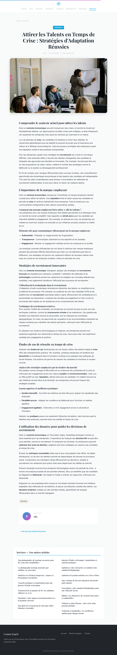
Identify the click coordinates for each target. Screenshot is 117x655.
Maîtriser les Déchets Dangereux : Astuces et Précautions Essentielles (36, 576)
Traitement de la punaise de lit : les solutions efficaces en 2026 (36, 591)
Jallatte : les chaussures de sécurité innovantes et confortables (80, 597)
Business (39, 9)
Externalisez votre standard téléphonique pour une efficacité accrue (80, 589)
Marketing (83, 9)
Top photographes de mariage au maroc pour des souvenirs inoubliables (36, 561)
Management (71, 9)
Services (92, 9)
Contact (87, 633)
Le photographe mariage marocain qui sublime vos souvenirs (33, 569)
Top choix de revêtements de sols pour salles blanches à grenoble (36, 607)
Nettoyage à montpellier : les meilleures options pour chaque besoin (78, 612)
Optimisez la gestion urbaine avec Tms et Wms (80, 575)
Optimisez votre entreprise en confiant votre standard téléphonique (79, 569)
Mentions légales (75, 633)
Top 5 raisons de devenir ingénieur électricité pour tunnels (80, 581)
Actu (31, 9)
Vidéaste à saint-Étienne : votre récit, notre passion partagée (79, 604)
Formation (49, 9)
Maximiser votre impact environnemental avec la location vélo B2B (36, 599)
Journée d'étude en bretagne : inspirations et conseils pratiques (79, 561)
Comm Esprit (11, 634)
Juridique (59, 9)
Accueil (24, 9)
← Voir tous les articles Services (32, 531)
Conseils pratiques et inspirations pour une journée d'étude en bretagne (35, 584)
